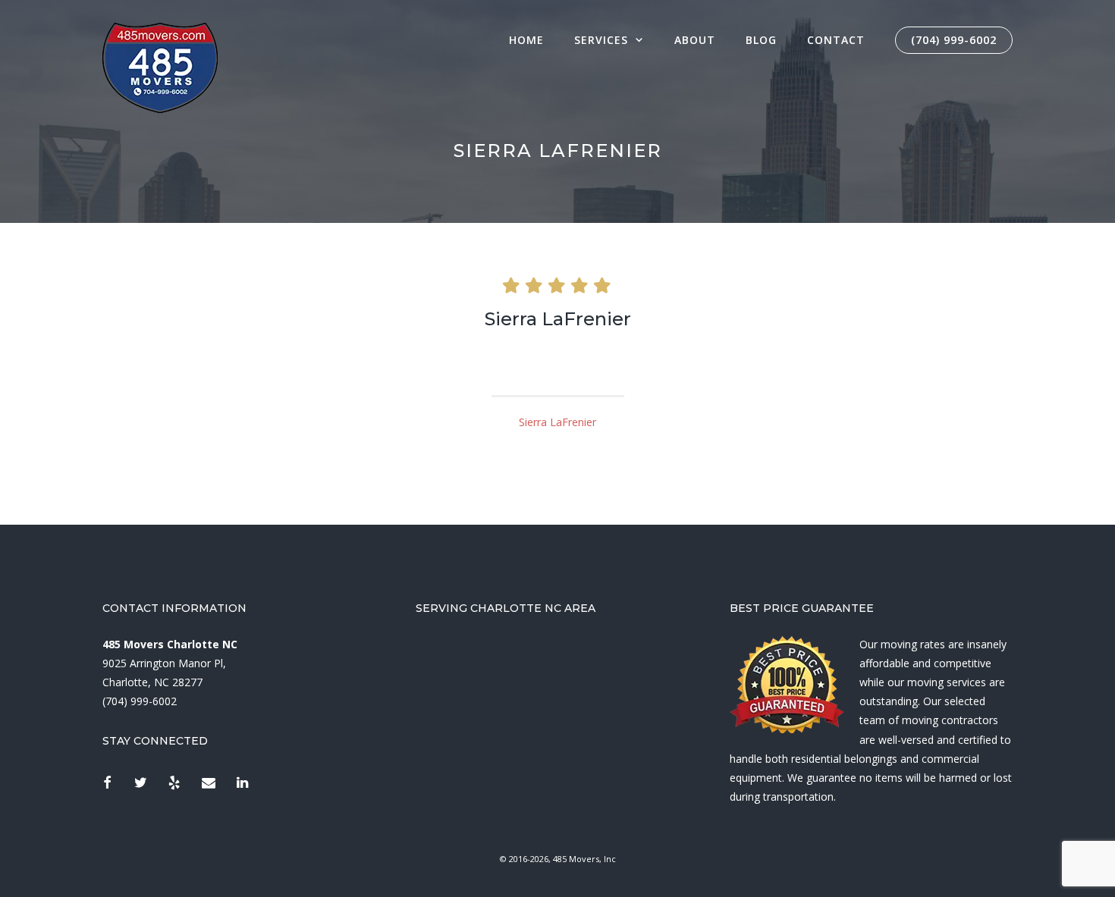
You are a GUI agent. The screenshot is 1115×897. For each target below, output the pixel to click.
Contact (836, 40)
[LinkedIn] (242, 783)
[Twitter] (141, 783)
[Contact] (208, 783)
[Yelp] (174, 783)
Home (526, 40)
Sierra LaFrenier (557, 422)
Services (601, 40)
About (694, 40)
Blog (761, 40)
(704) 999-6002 (954, 40)
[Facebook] (107, 783)
